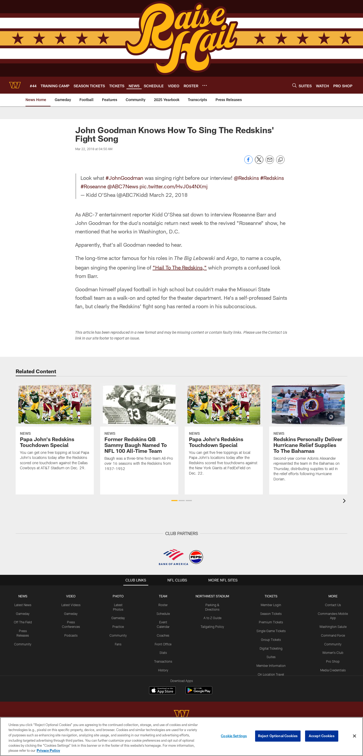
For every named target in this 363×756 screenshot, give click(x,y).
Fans (118, 644)
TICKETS (271, 596)
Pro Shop (333, 661)
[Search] (294, 85)
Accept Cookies (322, 736)
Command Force (333, 635)
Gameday (22, 613)
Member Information (271, 665)
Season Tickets (271, 613)
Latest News (22, 605)
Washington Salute (333, 626)
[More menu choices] (204, 85)
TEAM (163, 596)
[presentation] (345, 501)
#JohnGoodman (124, 178)
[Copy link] (280, 159)
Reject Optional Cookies (278, 736)
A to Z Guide (212, 618)
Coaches (163, 635)
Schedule (163, 613)
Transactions (163, 661)
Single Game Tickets (271, 631)
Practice (118, 626)
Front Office (163, 644)
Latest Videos (71, 605)
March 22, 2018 (168, 195)
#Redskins (272, 178)
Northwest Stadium (212, 596)
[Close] (354, 736)
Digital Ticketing (271, 648)
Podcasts (71, 635)
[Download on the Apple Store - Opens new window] (162, 691)
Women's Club (332, 652)
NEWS (22, 596)
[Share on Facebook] (248, 162)
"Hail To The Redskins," (180, 267)
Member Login (271, 605)
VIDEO (70, 596)
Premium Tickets (271, 622)
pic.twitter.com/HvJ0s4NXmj (174, 186)
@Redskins (246, 178)
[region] (181, 736)
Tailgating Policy (212, 626)
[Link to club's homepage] (15, 85)
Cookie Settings (234, 736)
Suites (271, 657)
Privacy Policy (48, 750)
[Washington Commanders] (181, 715)
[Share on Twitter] (259, 162)
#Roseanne (93, 186)
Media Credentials (333, 670)
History (163, 670)
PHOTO (118, 596)
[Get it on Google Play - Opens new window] (199, 693)
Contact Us (333, 605)
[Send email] (269, 162)
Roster (163, 605)
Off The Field (23, 622)
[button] (174, 500)
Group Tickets (271, 639)
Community (22, 644)
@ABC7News (122, 186)
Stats (163, 652)
